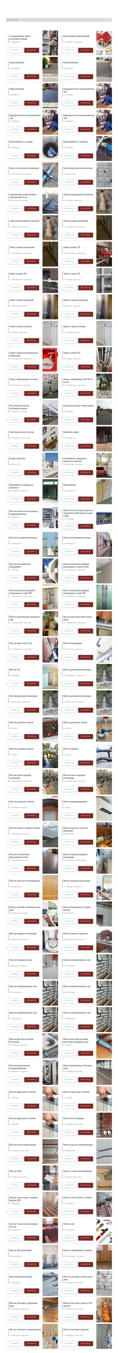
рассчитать (31, 50)
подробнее (15, 50)
